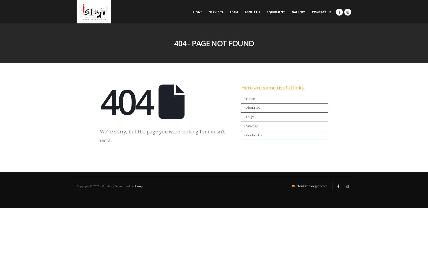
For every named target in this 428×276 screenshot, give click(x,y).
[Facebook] (339, 12)
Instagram (347, 186)
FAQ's (250, 117)
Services (216, 12)
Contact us (321, 12)
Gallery (298, 12)
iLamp (138, 186)
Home (197, 12)
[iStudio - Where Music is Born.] (94, 11)
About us (252, 12)
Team (234, 12)
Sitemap (252, 126)
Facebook (338, 186)
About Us (253, 108)
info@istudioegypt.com (311, 186)
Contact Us (254, 135)
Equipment (276, 12)
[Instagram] (347, 12)
